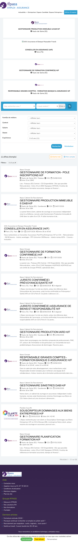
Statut (4, 133)
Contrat (5, 123)
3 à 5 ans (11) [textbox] (34, 138)
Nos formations (9, 507)
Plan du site (8, 494)
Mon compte (70, 157)
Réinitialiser (68, 146)
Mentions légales (10, 491)
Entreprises (32, 12)
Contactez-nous (9, 483)
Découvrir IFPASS (10, 502)
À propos (7, 510)
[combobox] (52, 118)
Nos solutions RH (10, 505)
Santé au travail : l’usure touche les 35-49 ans (20, 526)
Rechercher (56, 146)
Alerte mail (56, 157)
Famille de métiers (9, 117)
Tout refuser (39, 539)
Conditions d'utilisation (12, 489)
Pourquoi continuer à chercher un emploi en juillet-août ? (24, 521)
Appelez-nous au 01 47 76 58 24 (16, 486)
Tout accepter (27, 539)
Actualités (22, 12)
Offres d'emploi (70, 12)
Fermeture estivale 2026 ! (13, 518)
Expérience (6, 138)
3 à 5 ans (12, 163)
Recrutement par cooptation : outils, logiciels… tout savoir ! (25, 523)
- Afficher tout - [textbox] (35, 118)
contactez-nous (53, 532)
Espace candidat (42, 12)
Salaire (5, 128)
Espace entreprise (55, 12)
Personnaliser (52, 539)
